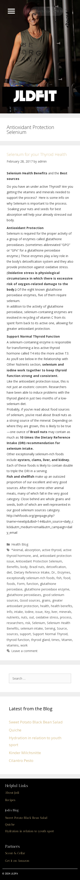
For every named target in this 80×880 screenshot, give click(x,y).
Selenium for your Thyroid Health (37, 154)
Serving (50, 628)
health (44, 606)
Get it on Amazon (17, 861)
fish (59, 578)
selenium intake (31, 628)
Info (9, 612)
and (35, 556)
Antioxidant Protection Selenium (39, 561)
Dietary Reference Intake (32, 572)
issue (39, 612)
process (65, 617)
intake (18, 612)
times (56, 640)
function (32, 584)
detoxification (56, 567)
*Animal (17, 550)
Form (21, 584)
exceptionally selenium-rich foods (31, 578)
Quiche (15, 730)
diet (9, 572)
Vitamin (66, 640)
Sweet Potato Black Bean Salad (36, 722)
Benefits (13, 567)
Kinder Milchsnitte (25, 752)
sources (12, 634)
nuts (24, 617)
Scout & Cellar (15, 853)
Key (47, 612)
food (66, 578)
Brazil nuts (36, 567)
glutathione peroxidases (24, 595)
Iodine (29, 612)
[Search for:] (41, 678)
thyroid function (18, 640)
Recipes (10, 800)
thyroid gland (40, 640)
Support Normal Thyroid (50, 634)
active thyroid (51, 550)
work (24, 645)
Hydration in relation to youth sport (29, 831)
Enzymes (63, 572)
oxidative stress (47, 617)
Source (62, 628)
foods (11, 584)
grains (46, 600)
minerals (65, 612)
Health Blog (19, 544)
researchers (15, 623)
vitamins (13, 645)
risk (27, 623)
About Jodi (12, 793)
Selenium (38, 623)
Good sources (30, 600)
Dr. (53, 572)
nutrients (13, 617)
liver (54, 612)
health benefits (61, 606)
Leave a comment (24, 651)
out (31, 617)
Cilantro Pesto (21, 760)
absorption (32, 550)
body (24, 567)
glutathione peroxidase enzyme (46, 589)
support (25, 634)
